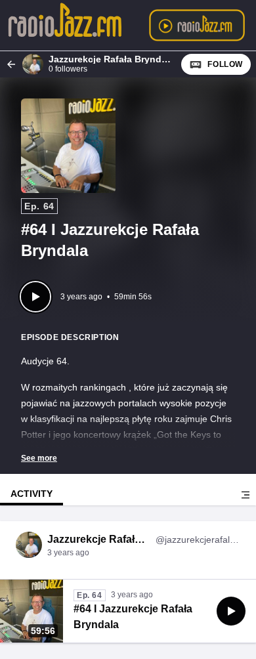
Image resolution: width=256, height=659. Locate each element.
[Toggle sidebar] (245, 494)
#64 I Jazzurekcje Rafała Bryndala (133, 616)
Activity (32, 493)
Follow (225, 64)
